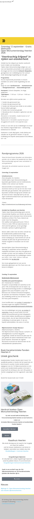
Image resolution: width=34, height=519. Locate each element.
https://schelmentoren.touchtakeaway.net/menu (16, 204)
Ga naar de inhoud (6, 2)
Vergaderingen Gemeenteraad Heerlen (17, 463)
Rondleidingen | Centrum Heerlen (17, 451)
